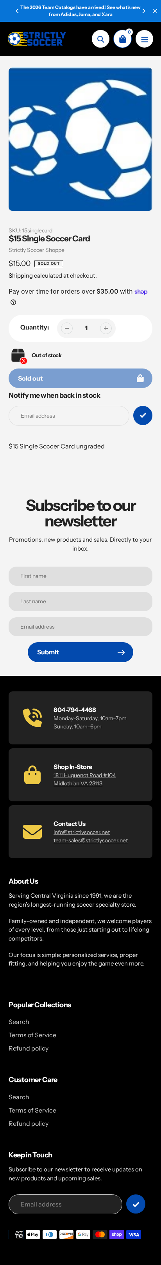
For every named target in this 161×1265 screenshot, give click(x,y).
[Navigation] (144, 39)
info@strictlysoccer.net (82, 832)
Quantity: (34, 327)
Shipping (21, 275)
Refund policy (28, 1048)
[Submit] (135, 1204)
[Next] (143, 11)
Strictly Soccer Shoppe (36, 249)
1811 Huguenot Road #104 (85, 775)
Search (19, 1022)
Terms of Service (32, 1035)
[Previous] (17, 11)
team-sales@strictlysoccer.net (91, 840)
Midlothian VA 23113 (78, 783)
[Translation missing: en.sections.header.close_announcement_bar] (155, 11)
